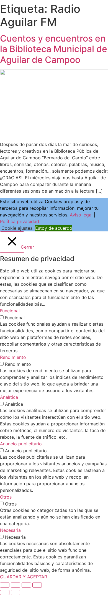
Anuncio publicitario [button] (21, 443)
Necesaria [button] (10, 530)
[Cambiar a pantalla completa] (15, 585)
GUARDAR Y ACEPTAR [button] (23, 576)
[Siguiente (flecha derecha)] (15, 592)
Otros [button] (6, 497)
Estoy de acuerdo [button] (53, 228)
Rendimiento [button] (13, 357)
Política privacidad (19, 221)
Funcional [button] (10, 310)
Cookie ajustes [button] (16, 228)
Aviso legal (81, 215)
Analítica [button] (9, 397)
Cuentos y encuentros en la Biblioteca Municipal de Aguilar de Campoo (53, 49)
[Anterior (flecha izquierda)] (4, 592)
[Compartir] (26, 585)
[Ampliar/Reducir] (4, 585)
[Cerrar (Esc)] (37, 585)
